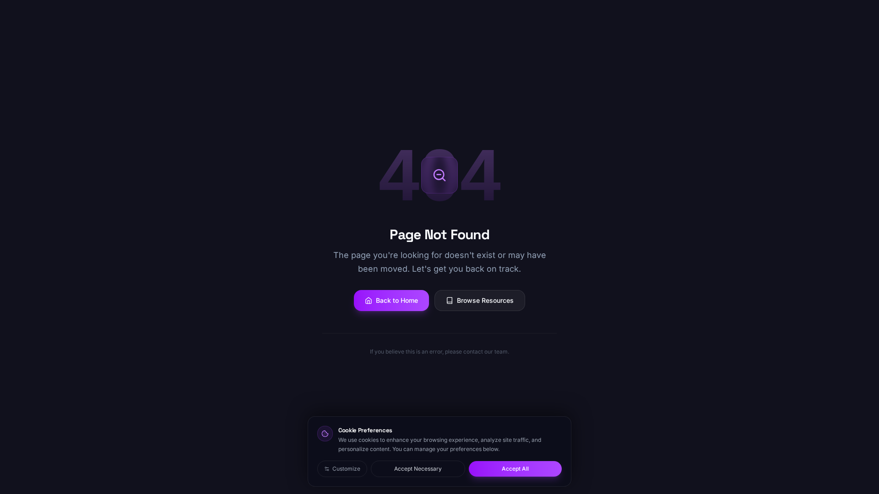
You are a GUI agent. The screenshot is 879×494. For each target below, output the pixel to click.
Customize (346, 468)
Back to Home (397, 300)
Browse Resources (485, 300)
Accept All (515, 468)
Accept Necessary (418, 468)
